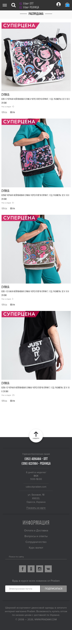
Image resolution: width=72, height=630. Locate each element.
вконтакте (48, 568)
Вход (58, 4)
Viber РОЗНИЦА (31, 7)
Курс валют (36, 547)
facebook (22, 568)
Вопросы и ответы (36, 536)
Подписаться (53, 588)
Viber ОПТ (28, 3)
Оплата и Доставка (36, 530)
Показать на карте (36, 507)
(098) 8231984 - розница (36, 463)
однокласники (31, 568)
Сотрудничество (36, 542)
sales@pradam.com (36, 486)
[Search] (6, 556)
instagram (39, 568)
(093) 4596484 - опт (36, 459)
